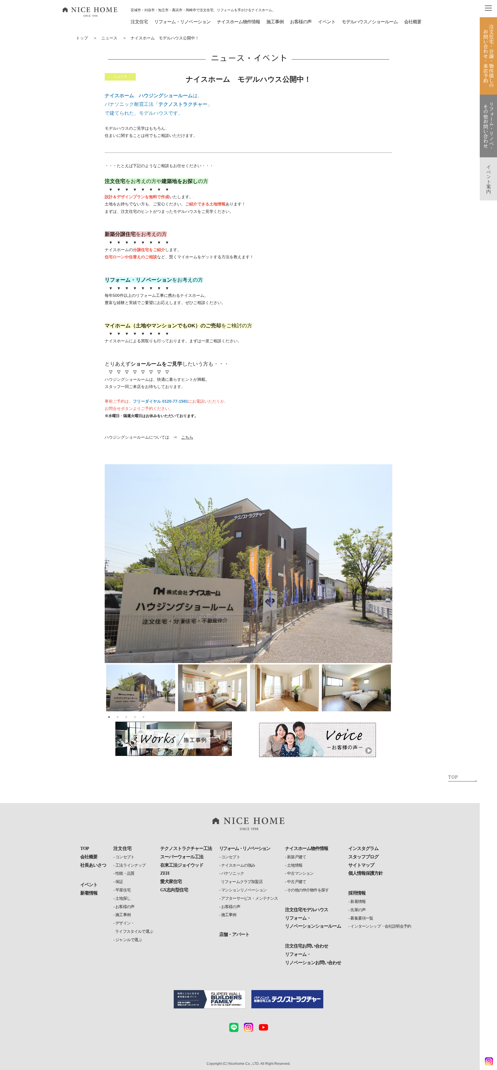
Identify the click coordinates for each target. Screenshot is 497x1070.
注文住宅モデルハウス (306, 909)
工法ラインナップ (130, 865)
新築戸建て (296, 857)
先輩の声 (358, 910)
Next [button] (383, 573)
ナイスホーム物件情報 (238, 21)
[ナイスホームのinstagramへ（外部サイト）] (248, 1027)
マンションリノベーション (244, 890)
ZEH (164, 873)
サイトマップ (361, 865)
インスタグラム (363, 848)
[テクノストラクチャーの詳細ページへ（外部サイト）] (287, 999)
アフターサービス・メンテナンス (249, 898)
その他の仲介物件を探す (308, 890)
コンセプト (124, 857)
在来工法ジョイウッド (181, 865)
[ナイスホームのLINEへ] (233, 1027)
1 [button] (109, 717)
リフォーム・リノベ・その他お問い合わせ (488, 126)
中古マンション (300, 873)
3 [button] (126, 717)
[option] (248, 563)
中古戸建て (296, 882)
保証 (119, 882)
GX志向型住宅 (174, 889)
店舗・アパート (234, 934)
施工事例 (123, 915)
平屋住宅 (123, 890)
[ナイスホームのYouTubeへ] (263, 1027)
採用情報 (357, 893)
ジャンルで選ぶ (128, 940)
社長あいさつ (93, 865)
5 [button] (143, 717)
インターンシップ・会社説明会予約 (380, 926)
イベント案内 (488, 179)
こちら (187, 437)
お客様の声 (124, 907)
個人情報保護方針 (365, 873)
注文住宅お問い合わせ (306, 945)
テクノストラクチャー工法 (186, 848)
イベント (326, 21)
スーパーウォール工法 (181, 856)
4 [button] (135, 717)
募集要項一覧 (361, 918)
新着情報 (89, 893)
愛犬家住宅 (171, 881)
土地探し (123, 898)
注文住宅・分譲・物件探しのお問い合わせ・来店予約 (488, 56)
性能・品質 (124, 873)
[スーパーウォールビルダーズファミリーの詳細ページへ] (210, 999)
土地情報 (294, 865)
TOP (84, 848)
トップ (82, 38)
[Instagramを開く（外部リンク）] (487, 1061)
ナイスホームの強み (238, 865)
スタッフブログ (363, 856)
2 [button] (118, 717)
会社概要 (412, 21)
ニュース (109, 38)
